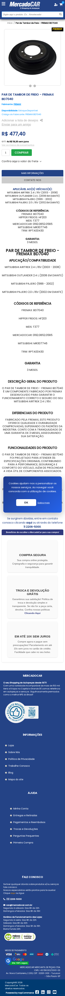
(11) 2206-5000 (14, 899)
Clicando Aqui (32, 613)
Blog (10, 772)
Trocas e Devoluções (25, 829)
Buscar (60, 14)
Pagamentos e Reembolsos (29, 822)
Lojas (11, 745)
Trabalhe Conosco (19, 765)
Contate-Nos (32, 180)
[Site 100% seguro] (16, 964)
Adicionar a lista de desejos (20, 120)
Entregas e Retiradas (25, 815)
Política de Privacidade (21, 759)
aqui (29, 523)
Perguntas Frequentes (26, 835)
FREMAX (17, 104)
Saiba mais (44, 502)
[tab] (33, 173)
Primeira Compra (23, 842)
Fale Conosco (32, 877)
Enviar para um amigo (16, 124)
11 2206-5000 (32, 527)
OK (26, 502)
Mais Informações (32, 173)
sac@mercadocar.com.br (19, 905)
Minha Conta (20, 808)
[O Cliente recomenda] (32, 712)
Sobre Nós (14, 752)
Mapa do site (15, 779)
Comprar (21, 153)
